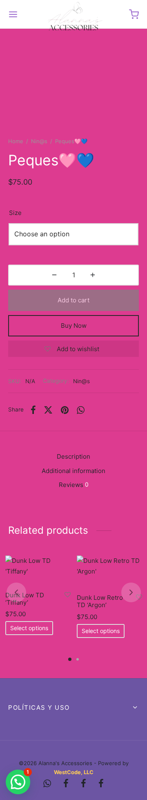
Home (15, 141)
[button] (18, 782)
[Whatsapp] (81, 409)
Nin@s (39, 141)
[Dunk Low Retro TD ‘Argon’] (109, 571)
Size (15, 213)
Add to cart (73, 300)
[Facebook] (33, 409)
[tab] (73, 457)
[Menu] (13, 14)
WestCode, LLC (74, 772)
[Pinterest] (65, 409)
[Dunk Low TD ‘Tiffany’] (38, 570)
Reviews (74, 485)
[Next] (131, 592)
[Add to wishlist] (68, 594)
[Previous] (16, 592)
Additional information (73, 471)
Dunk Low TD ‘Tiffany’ (24, 598)
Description (73, 456)
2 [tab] (77, 659)
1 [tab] (69, 659)
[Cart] (134, 14)
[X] (48, 409)
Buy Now (74, 325)
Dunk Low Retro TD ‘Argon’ (100, 601)
